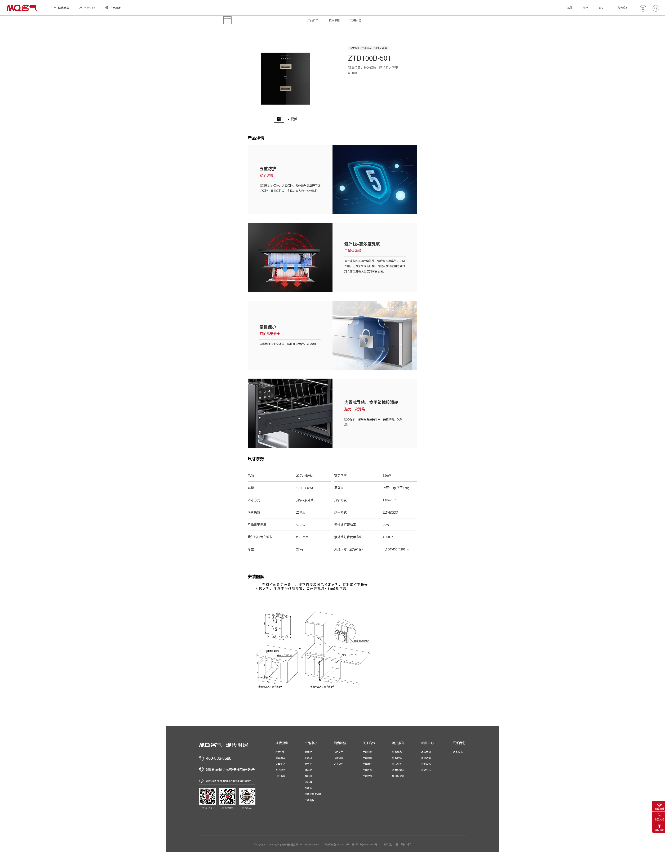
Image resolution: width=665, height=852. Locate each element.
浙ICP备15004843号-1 (367, 844)
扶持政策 (338, 757)
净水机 (308, 776)
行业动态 (426, 763)
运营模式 (280, 757)
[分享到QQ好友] (396, 844)
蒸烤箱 (308, 788)
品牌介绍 (368, 751)
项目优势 (338, 751)
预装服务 (397, 763)
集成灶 (308, 751)
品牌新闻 (426, 751)
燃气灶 (308, 763)
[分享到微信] (403, 844)
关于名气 (369, 742)
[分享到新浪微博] (409, 844)
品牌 (570, 8)
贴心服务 (280, 770)
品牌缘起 (368, 757)
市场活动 (426, 757)
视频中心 (426, 770)
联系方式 (458, 751)
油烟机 (308, 757)
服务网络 (397, 757)
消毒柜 (308, 770)
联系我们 (459, 742)
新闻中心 (427, 742)
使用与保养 (398, 776)
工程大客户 (622, 8)
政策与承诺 (398, 770)
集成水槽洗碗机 (313, 794)
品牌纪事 (368, 770)
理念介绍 (280, 751)
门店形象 (280, 776)
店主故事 (338, 763)
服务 (585, 8)
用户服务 (398, 742)
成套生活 (280, 763)
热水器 (308, 782)
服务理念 (397, 751)
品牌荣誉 (368, 763)
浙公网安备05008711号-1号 (339, 844)
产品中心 (89, 8)
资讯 (601, 8)
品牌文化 (368, 776)
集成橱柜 (309, 800)
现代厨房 (63, 8)
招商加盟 (115, 8)
